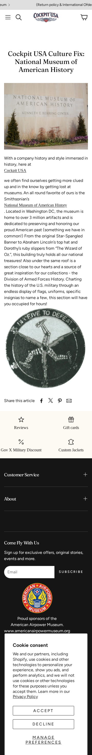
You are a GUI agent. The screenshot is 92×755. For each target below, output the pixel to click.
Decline (43, 724)
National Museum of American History (35, 205)
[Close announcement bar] (87, 4)
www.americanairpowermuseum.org (37, 630)
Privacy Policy (25, 696)
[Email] (69, 400)
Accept (43, 710)
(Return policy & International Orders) (56, 5)
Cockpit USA (15, 170)
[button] (8, 17)
